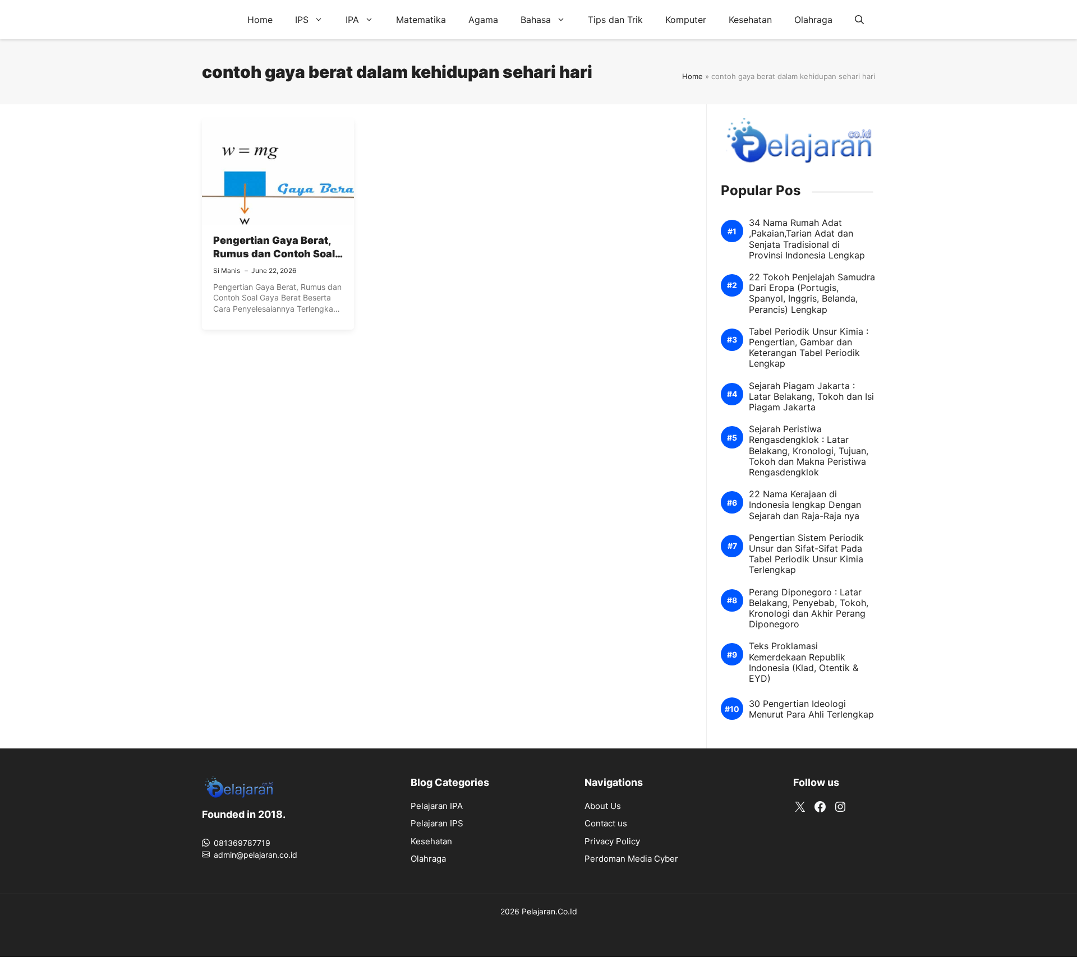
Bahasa (536, 19)
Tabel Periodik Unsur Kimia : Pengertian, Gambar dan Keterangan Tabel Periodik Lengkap (808, 347)
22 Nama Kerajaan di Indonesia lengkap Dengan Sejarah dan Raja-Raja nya (805, 505)
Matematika (421, 19)
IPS (302, 19)
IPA (352, 19)
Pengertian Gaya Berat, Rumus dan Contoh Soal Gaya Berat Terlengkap (274, 254)
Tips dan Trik (615, 19)
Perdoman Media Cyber (631, 858)
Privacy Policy (612, 841)
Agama (483, 19)
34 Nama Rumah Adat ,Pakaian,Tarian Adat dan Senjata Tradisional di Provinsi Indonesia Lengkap (807, 239)
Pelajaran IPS (437, 823)
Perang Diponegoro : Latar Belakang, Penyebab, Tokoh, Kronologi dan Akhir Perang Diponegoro (808, 608)
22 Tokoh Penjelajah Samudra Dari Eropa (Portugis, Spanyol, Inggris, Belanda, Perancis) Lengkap (812, 293)
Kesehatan (750, 19)
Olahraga (813, 19)
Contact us (605, 823)
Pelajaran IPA (437, 806)
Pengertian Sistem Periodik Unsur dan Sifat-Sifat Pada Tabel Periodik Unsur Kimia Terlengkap (806, 554)
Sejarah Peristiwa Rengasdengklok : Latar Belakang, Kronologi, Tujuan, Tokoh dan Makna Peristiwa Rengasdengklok (808, 451)
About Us (602, 806)
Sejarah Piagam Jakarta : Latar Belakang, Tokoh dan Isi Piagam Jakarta (811, 397)
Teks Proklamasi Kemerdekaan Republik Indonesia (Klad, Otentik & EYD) (803, 662)
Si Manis (226, 270)
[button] (859, 19)
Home (260, 19)
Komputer (685, 19)
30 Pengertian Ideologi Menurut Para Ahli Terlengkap (811, 709)
